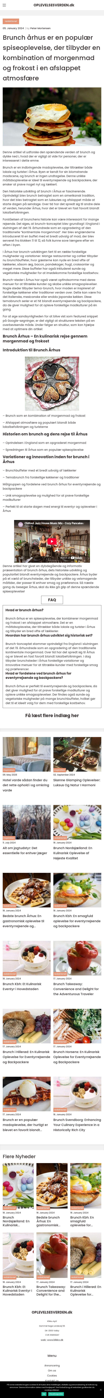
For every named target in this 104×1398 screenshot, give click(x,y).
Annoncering (52, 1365)
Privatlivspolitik (56, 1394)
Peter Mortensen (40, 28)
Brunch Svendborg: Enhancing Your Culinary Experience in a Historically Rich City (77, 1125)
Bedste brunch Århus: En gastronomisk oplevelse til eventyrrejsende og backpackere (23, 921)
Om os (52, 1370)
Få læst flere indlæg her (52, 715)
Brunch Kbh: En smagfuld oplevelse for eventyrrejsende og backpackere (77, 921)
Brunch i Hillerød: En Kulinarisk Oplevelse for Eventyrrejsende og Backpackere (26, 1057)
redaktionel (11, 21)
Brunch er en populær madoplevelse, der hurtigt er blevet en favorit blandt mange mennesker (25, 1125)
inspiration (9, 770)
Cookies (52, 1375)
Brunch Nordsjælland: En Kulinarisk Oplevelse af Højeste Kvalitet (72, 853)
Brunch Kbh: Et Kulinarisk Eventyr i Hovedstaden (22, 986)
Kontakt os (52, 1380)
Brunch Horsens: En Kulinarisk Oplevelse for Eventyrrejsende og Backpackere (77, 1057)
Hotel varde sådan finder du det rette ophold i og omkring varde (26, 785)
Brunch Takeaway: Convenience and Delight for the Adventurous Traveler (76, 989)
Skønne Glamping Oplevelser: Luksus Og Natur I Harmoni (76, 782)
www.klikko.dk (55, 1340)
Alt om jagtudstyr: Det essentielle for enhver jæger (25, 850)
